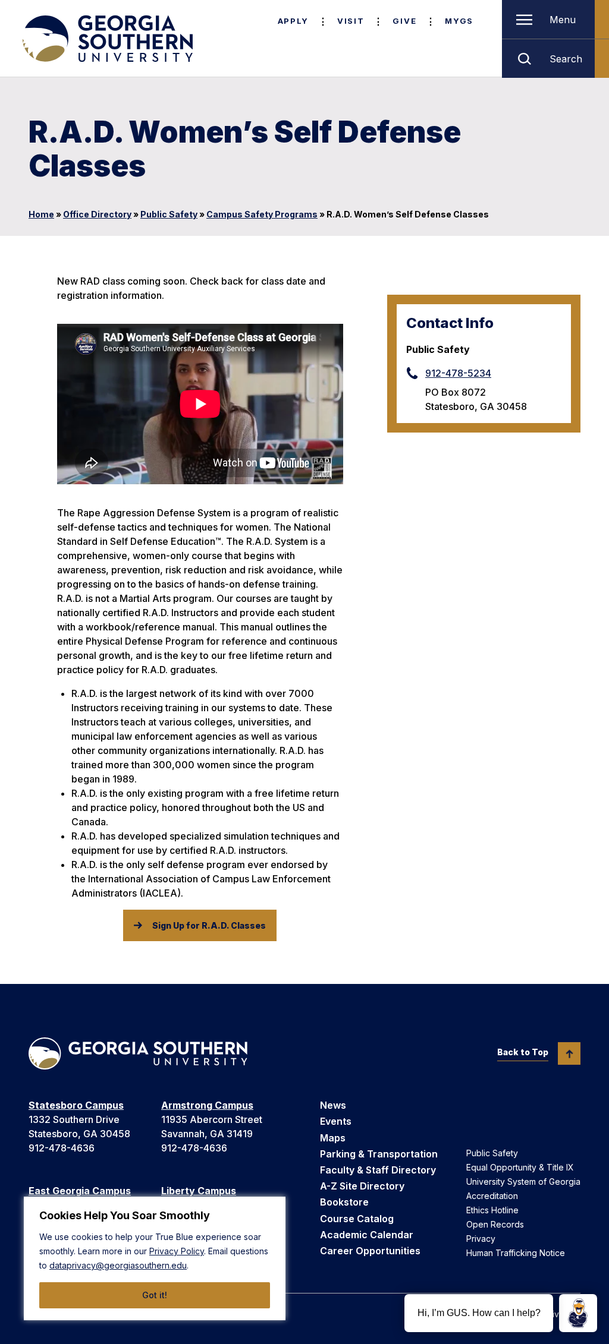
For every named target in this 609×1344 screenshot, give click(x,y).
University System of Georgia (523, 1181)
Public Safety (168, 214)
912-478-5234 (458, 373)
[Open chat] (578, 1313)
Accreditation (492, 1196)
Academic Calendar (366, 1235)
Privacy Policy (176, 1251)
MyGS (459, 21)
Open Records (495, 1224)
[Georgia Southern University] (106, 39)
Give (404, 21)
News (333, 1105)
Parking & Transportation (379, 1154)
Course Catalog (357, 1219)
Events (335, 1121)
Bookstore (344, 1202)
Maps (333, 1138)
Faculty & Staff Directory (378, 1170)
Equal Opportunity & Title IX (520, 1167)
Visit (350, 21)
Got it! (154, 1295)
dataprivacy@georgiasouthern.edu (118, 1265)
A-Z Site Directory (362, 1186)
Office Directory (97, 214)
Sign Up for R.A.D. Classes (209, 925)
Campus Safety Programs (262, 214)
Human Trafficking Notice (515, 1253)
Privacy (480, 1238)
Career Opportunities (370, 1251)
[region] (154, 1258)
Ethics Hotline (492, 1210)
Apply (293, 21)
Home (41, 214)
